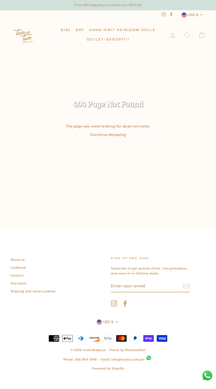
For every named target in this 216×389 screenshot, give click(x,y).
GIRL (66, 30)
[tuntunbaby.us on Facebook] (125, 303)
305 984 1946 (86, 359)
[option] (108, 5)
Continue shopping (108, 134)
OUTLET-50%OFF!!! (108, 39)
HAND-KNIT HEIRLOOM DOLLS (122, 30)
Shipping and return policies (33, 291)
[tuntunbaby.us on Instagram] (114, 303)
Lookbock (18, 267)
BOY (80, 30)
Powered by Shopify (108, 368)
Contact (17, 275)
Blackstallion (135, 350)
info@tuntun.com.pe (127, 359)
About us (18, 260)
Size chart (19, 283)
